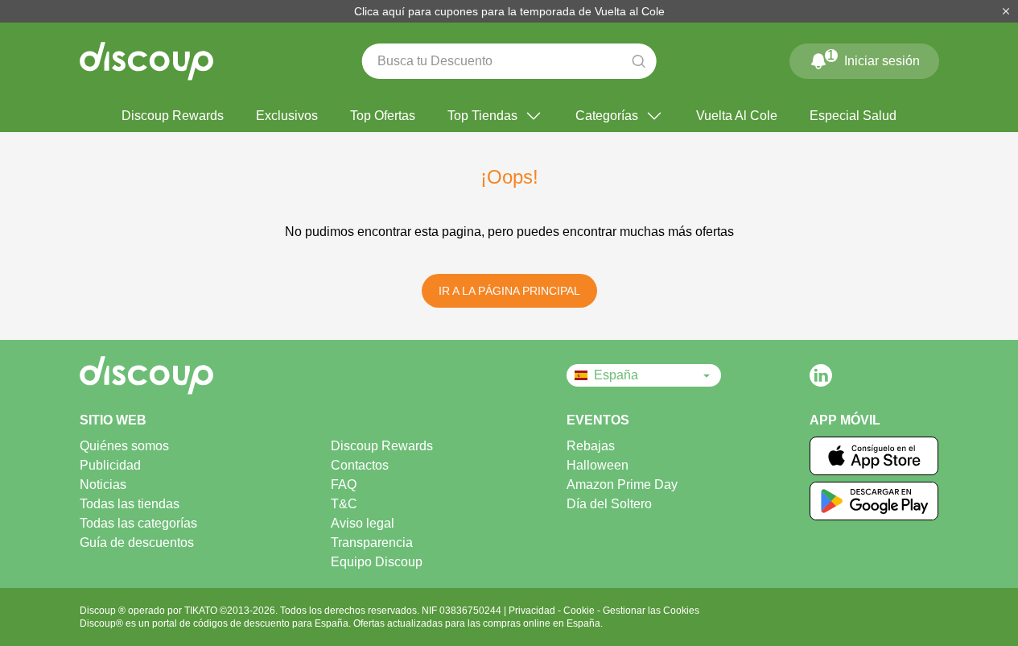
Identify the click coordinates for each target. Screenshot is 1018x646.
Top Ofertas (382, 115)
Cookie (580, 610)
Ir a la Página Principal (509, 290)
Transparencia (372, 542)
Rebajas (591, 446)
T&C (344, 504)
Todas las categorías (138, 523)
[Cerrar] (1006, 11)
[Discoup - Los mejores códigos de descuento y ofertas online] (146, 61)
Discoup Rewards (173, 115)
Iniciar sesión (873, 58)
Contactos (360, 465)
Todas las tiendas (129, 504)
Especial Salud (853, 115)
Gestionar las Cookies (651, 610)
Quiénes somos (124, 446)
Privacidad (533, 610)
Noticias (103, 484)
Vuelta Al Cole (736, 115)
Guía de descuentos (137, 542)
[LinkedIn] (821, 375)
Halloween (598, 465)
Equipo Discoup (376, 562)
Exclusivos (287, 115)
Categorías (606, 115)
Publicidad (110, 465)
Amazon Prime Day (622, 484)
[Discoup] (202, 375)
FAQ (344, 484)
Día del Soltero (609, 504)
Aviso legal (362, 523)
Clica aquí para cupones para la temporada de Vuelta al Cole (509, 11)
